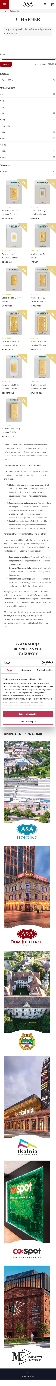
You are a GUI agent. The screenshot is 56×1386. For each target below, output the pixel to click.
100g (3, 138)
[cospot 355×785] (27, 1161)
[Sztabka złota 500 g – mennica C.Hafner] (42, 366)
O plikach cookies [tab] (45, 670)
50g (3, 132)
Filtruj (6, 64)
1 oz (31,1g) (6, 126)
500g (4, 151)
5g (3, 107)
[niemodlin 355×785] (27, 951)
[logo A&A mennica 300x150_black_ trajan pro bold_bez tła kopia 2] (28, 3)
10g (3, 113)
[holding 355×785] (27, 741)
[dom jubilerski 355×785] (27, 846)
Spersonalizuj (26, 721)
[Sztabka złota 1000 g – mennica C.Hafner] (13, 410)
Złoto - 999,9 (7, 80)
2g (3, 100)
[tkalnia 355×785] (27, 1056)
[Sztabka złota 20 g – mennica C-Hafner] (42, 279)
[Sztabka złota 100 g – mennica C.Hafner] (42, 323)
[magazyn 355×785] (27, 1266)
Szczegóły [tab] (26, 670)
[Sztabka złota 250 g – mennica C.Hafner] (13, 366)
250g (4, 145)
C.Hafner (5, 171)
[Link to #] (28, 1373)
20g (3, 119)
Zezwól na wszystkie (28, 714)
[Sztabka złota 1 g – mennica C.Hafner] (42, 192)
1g (2, 94)
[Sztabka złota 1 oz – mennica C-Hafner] (13, 192)
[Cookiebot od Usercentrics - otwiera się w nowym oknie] (41, 663)
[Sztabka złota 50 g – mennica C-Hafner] (13, 323)
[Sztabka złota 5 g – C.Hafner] (42, 235)
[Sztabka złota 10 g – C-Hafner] (13, 279)
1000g (4, 157)
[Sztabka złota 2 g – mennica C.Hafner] (13, 235)
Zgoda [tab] (9, 670)
